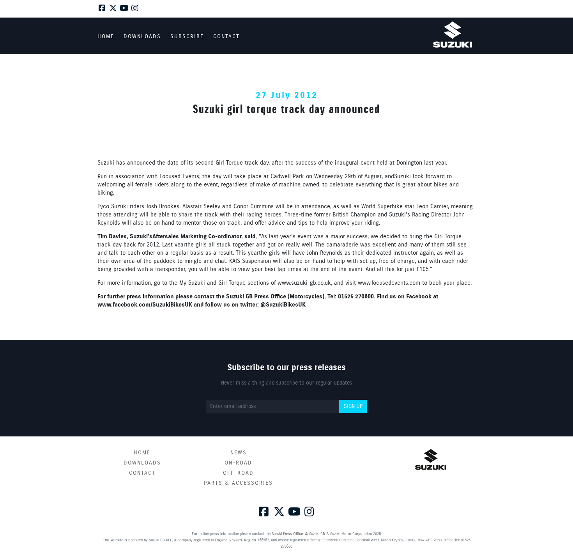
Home (142, 452)
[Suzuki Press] (452, 34)
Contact (142, 473)
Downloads (142, 462)
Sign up (353, 406)
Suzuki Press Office (287, 534)
